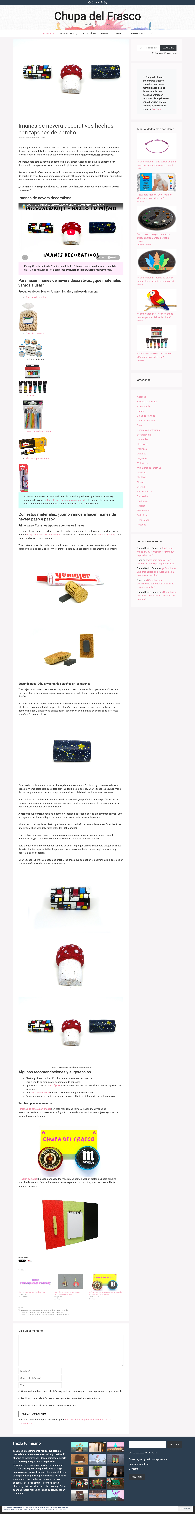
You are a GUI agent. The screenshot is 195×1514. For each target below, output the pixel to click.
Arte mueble (143, 406)
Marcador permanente (37, 458)
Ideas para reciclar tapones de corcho (32, 1292)
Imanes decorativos (39, 1310)
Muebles (141, 472)
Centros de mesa (146, 420)
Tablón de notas (28, 1179)
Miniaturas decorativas (149, 468)
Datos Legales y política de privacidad (148, 1459)
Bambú (140, 411)
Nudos (139, 168)
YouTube (156, 109)
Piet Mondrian (50, 1310)
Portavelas (142, 496)
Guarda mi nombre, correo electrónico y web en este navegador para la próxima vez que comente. (72, 1391)
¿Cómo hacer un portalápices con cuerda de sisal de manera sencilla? (156, 572)
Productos (142, 501)
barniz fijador (53, 1085)
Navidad (141, 477)
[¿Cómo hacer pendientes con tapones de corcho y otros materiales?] (70, 1281)
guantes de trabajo (106, 534)
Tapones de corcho (36, 297)
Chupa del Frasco (97, 16)
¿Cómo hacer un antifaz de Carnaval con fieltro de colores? (156, 595)
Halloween (142, 444)
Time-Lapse (143, 520)
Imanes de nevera (26, 1310)
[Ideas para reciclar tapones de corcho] (35, 1281)
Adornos (46, 33)
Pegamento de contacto (38, 431)
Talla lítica (142, 515)
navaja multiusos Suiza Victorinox (44, 534)
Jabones (141, 453)
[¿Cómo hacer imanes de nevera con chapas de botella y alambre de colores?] (105, 1281)
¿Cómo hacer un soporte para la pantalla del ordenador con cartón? (42, 1312)
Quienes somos (138, 33)
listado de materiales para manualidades (66, 500)
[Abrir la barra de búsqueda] (152, 33)
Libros (104, 33)
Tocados (141, 524)
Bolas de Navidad (146, 415)
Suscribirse (168, 48)
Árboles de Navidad (147, 401)
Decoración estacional (144, 244)
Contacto (119, 33)
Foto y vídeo (89, 33)
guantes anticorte (40, 1092)
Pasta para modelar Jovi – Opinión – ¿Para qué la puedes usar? (155, 552)
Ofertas (141, 486)
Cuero (140, 425)
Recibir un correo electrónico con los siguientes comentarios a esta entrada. (60, 1398)
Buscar (174, 1444)
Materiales (140, 201)
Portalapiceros (144, 491)
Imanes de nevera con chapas (35, 1109)
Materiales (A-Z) (68, 33)
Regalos (141, 505)
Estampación (144, 434)
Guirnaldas (142, 439)
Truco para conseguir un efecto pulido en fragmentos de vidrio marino (153, 238)
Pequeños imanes (35, 333)
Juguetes (142, 458)
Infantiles (140, 284)
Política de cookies (139, 1464)
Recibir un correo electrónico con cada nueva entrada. (49, 1405)
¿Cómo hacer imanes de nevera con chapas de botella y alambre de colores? (45, 1314)
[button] (80, 1447)
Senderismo (143, 510)
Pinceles (30, 395)
